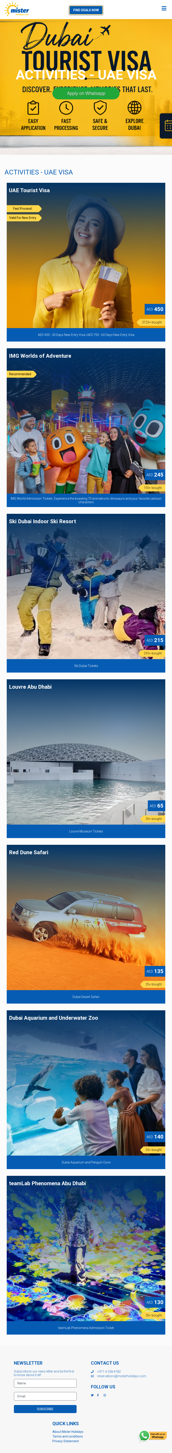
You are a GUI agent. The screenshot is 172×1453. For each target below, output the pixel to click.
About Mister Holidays (67, 1431)
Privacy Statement (65, 1441)
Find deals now (86, 10)
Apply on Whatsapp (86, 93)
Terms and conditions (67, 1436)
